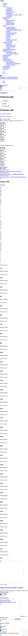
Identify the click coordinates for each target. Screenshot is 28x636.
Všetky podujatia (4, 592)
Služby (5, 103)
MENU (2, 0)
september (2, 185)
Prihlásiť (18, 619)
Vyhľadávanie (4, 93)
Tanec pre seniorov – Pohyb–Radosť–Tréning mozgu (13, 177)
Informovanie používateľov (6, 116)
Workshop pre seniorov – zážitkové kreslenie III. (12, 174)
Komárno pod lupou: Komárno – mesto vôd (11, 171)
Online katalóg (3, 85)
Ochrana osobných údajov (5, 113)
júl (0, 178)
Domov (6, 100)
